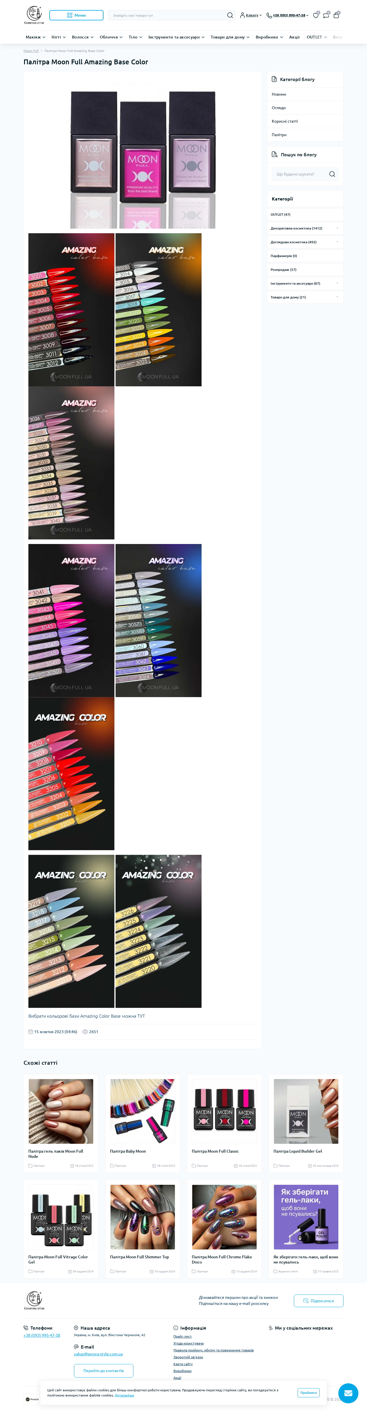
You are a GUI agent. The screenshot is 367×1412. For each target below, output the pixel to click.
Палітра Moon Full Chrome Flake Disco (222, 1259)
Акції (294, 37)
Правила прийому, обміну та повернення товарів (213, 1350)
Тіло (133, 37)
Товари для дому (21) (288, 297)
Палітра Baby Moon (128, 1151)
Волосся (80, 37)
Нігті (56, 37)
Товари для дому (228, 37)
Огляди (279, 108)
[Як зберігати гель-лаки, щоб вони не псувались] (306, 1217)
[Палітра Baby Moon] (142, 1111)
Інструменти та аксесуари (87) (295, 283)
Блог (338, 37)
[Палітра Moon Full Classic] (224, 1111)
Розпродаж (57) (283, 269)
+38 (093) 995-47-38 (42, 1335)
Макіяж (33, 37)
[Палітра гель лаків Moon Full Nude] (60, 1111)
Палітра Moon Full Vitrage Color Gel (58, 1259)
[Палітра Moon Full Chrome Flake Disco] (224, 1217)
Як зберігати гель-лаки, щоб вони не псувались (306, 1259)
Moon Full (31, 51)
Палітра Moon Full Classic (215, 1151)
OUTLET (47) (280, 214)
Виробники (267, 37)
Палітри (279, 135)
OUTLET (314, 37)
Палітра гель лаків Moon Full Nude (55, 1154)
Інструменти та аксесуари (174, 37)
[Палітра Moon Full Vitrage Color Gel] (60, 1217)
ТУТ (141, 1016)
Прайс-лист (182, 1336)
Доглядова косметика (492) (294, 242)
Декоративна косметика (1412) (296, 228)
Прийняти (308, 1392)
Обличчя (109, 37)
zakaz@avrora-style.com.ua (98, 1354)
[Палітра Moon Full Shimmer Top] (142, 1217)
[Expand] (337, 228)
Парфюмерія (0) (284, 256)
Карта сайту (183, 1364)
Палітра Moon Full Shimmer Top (139, 1257)
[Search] (230, 15)
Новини (279, 94)
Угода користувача (188, 1343)
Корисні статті (285, 121)
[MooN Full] (102, 1300)
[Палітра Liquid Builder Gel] (306, 1111)
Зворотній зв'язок (188, 1357)
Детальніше (124, 1395)
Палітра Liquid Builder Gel (298, 1151)
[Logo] (34, 15)
